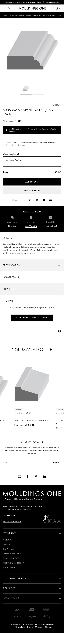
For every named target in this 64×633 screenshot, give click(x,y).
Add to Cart (32, 182)
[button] (32, 316)
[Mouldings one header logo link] (32, 8)
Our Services (8, 549)
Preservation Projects (12, 558)
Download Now (52, 2)
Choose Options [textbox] (14, 160)
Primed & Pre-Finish (12, 553)
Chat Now (12, 226)
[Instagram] (19, 476)
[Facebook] (22, 200)
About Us (7, 540)
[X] (37, 200)
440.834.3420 (31, 226)
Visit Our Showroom (12, 521)
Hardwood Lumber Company (29, 499)
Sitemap (48, 627)
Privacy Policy (20, 627)
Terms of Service (36, 627)
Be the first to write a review (32, 317)
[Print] (50, 200)
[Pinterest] (30, 200)
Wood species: (9, 154)
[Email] (44, 200)
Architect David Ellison (13, 563)
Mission (6, 544)
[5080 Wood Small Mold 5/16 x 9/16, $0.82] (32, 384)
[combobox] (32, 160)
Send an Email (51, 226)
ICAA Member (10, 567)
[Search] (9, 8)
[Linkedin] (44, 476)
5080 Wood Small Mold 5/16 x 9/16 (31, 420)
